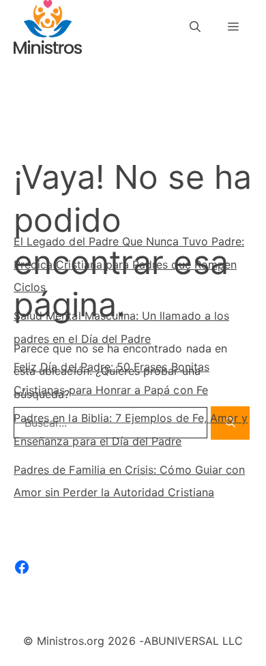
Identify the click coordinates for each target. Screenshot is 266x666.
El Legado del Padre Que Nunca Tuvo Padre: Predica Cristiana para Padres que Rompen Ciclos (129, 264)
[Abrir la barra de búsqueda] (195, 27)
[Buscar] (226, 159)
